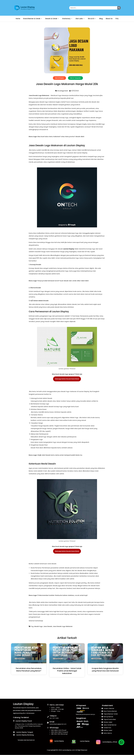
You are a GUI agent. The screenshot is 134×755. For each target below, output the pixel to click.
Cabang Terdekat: (21, 717)
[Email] (48, 722)
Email (52, 722)
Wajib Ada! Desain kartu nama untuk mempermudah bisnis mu (59, 455)
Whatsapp (54, 727)
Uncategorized (62, 91)
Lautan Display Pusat (23, 721)
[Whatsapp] (48, 727)
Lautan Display (68, 249)
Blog (101, 19)
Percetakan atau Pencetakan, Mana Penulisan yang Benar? (29, 669)
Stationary (66, 19)
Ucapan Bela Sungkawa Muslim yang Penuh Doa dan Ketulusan (105, 669)
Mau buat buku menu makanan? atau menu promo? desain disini (60, 137)
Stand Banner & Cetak (31, 19)
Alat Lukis (79, 19)
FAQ (116, 19)
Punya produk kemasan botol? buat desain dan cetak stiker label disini (63, 281)
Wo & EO (91, 19)
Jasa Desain (47, 626)
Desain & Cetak (51, 19)
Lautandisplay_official (109, 742)
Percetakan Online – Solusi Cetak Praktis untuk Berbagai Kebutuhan (67, 671)
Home (18, 19)
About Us (109, 19)
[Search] (119, 8)
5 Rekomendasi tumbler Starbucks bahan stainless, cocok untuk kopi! (62, 595)
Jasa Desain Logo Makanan (62, 626)
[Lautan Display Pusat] (14, 720)
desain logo (38, 626)
